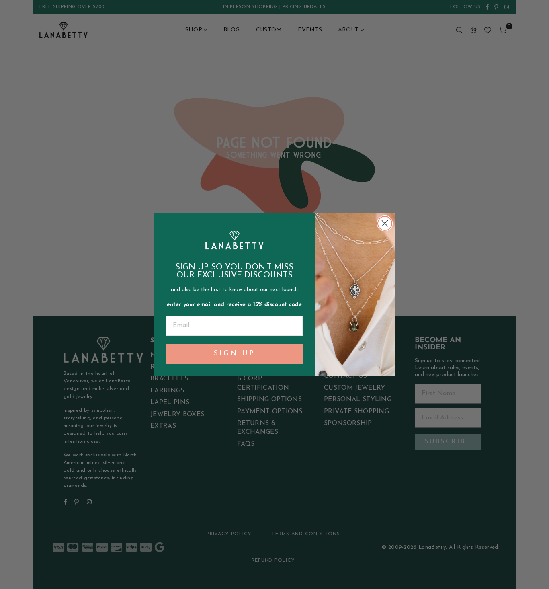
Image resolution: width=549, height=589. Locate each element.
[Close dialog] (385, 223)
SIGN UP (234, 353)
